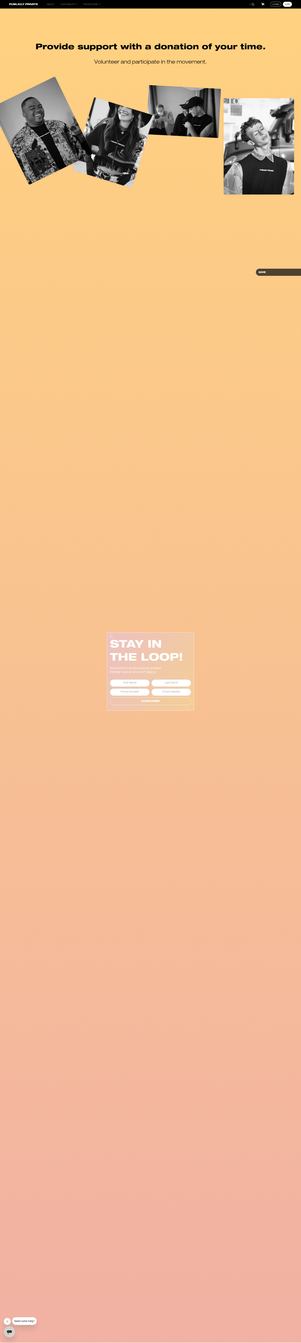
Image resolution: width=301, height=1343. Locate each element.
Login (275, 4)
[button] (262, 4)
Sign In (151, 672)
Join (287, 4)
